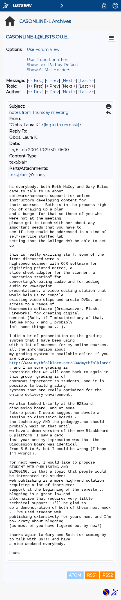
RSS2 (107, 575)
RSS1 (92, 575)
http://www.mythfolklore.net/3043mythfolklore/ (60, 363)
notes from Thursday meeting (38, 112)
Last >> (87, 80)
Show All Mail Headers (48, 69)
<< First (35, 80)
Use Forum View (43, 49)
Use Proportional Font (48, 59)
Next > (69, 80)
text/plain (18, 174)
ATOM (75, 575)
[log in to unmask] (61, 124)
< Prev (52, 80)
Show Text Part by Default (52, 64)
